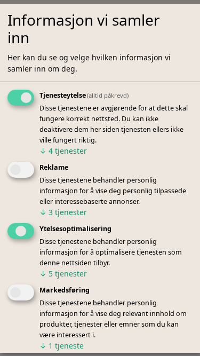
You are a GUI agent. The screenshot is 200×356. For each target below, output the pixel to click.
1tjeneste (61, 346)
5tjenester (63, 273)
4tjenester (63, 151)
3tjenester (63, 212)
